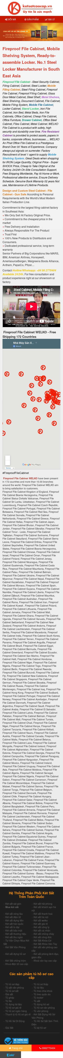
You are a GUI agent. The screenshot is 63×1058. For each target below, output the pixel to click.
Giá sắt (9, 994)
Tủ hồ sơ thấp (41, 984)
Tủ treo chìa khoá (43, 991)
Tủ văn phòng (41, 1011)
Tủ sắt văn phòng (14, 987)
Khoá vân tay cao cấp (45, 960)
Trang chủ (17, 1048)
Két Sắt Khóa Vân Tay (45, 944)
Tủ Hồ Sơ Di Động (15, 1021)
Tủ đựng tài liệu (13, 1004)
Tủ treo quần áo (42, 994)
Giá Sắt (9, 1027)
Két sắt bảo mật (13, 930)
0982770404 (48, 1048)
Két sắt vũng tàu (14, 913)
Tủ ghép (9, 997)
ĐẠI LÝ (51, 19)
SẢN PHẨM (32, 19)
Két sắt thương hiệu (15, 933)
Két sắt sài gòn (13, 903)
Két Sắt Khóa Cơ (42, 940)
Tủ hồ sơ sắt (11, 991)
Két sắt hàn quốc (14, 923)
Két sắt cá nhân (42, 930)
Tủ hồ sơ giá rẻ (13, 1007)
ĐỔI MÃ (11, 19)
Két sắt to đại (12, 927)
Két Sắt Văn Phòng (15, 947)
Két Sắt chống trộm (15, 960)
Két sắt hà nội (41, 917)
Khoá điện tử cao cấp (16, 964)
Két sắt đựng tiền (14, 920)
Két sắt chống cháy (44, 933)
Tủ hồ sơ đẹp (12, 984)
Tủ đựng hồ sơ (41, 1004)
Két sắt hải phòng (43, 903)
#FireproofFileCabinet (16, 473)
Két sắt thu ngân (14, 937)
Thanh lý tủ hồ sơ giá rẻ (18, 1014)
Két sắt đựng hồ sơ (15, 954)
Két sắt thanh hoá (43, 913)
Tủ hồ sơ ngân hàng (16, 1011)
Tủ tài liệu (39, 987)
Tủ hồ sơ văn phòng (44, 1007)
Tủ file (8, 1001)
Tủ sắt (37, 1001)
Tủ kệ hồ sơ (40, 1027)
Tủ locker (38, 997)
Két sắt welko (41, 920)
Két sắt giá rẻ (41, 923)
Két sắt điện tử (13, 917)
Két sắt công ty (41, 927)
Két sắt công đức (43, 937)
